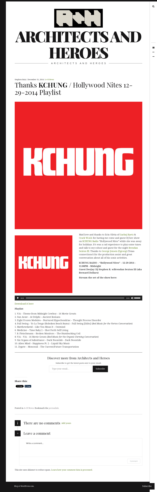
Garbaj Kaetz (127, 234)
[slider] (137, 298)
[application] (78, 298)
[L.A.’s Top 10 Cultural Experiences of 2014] (153, 56)
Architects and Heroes (78, 44)
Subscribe (100, 369)
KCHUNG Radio (90, 241)
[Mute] (132, 298)
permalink (54, 408)
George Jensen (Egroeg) (114, 251)
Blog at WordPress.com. (24, 486)
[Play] (18, 298)
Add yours (66, 423)
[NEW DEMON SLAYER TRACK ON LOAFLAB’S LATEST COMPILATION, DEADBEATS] (153, 52)
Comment (134, 461)
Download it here (24, 303)
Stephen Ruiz (21, 80)
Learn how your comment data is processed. (72, 470)
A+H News (49, 80)
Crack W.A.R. (85, 238)
